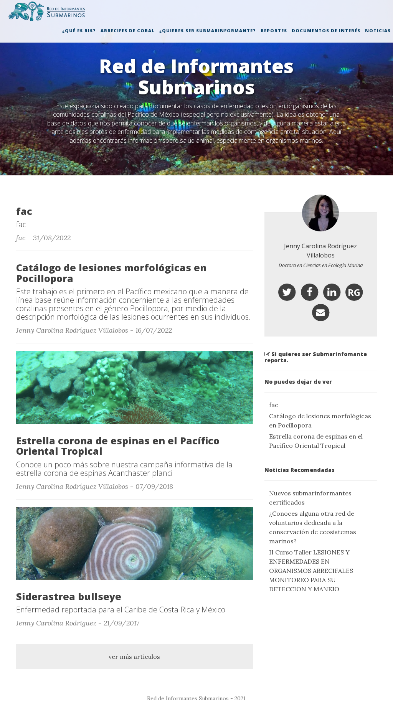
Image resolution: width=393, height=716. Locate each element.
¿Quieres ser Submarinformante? (207, 30)
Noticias (378, 30)
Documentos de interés (326, 30)
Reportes (274, 30)
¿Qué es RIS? (79, 30)
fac (273, 405)
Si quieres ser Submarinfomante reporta (315, 356)
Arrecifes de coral (128, 30)
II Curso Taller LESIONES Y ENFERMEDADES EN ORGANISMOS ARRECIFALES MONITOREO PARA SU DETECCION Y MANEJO (311, 570)
